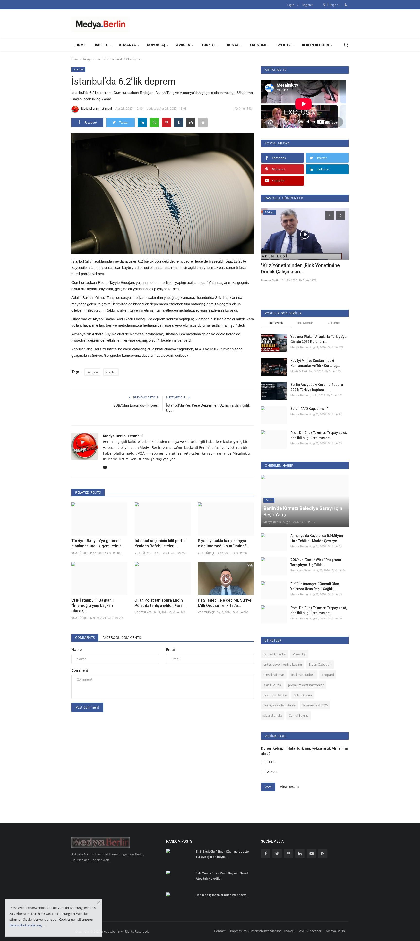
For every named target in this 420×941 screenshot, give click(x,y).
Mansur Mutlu (270, 280)
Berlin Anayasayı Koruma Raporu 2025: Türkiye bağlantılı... (316, 387)
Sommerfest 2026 (315, 705)
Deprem (92, 372)
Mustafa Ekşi (298, 371)
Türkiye (87, 59)
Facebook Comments (122, 637)
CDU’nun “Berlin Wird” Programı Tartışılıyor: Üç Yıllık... (315, 562)
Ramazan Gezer (301, 570)
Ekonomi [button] (258, 44)
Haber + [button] (101, 44)
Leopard (328, 674)
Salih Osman (303, 695)
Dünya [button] (233, 44)
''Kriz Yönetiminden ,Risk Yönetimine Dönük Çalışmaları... (300, 269)
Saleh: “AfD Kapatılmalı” (309, 409)
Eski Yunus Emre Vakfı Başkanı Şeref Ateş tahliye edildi (222, 875)
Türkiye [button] (209, 44)
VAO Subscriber (310, 931)
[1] (346, 4)
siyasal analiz (272, 715)
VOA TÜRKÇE (206, 612)
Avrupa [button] (183, 44)
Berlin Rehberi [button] (316, 44)
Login (290, 5)
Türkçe (331, 5)
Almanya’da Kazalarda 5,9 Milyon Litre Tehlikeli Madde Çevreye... (316, 538)
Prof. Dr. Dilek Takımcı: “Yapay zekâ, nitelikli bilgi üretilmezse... (318, 435)
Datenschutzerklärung (25, 925)
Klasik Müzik (272, 685)
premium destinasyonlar (306, 685)
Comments (85, 637)
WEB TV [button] (285, 44)
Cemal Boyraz (298, 715)
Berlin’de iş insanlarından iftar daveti (221, 895)
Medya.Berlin (299, 347)
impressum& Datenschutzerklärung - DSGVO (262, 931)
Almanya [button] (128, 44)
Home (80, 44)
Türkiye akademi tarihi (279, 705)
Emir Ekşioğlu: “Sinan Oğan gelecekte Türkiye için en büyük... (222, 854)
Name (76, 649)
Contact (220, 931)
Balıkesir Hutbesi (303, 674)
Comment (79, 670)
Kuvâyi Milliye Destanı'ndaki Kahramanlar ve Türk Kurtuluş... (315, 363)
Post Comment (87, 707)
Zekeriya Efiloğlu (275, 695)
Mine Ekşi (299, 654)
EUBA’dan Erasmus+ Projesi (136, 405)
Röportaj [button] (156, 44)
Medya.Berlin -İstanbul (96, 108)
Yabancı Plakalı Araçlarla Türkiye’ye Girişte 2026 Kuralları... (318, 339)
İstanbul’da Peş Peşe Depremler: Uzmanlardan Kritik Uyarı (208, 408)
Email (171, 649)
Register (307, 5)
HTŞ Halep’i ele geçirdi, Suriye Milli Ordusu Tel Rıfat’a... (224, 603)
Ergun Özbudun (320, 664)
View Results (289, 786)
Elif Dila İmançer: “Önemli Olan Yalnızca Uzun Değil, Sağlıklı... (314, 586)
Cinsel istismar (273, 674)
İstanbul (101, 59)
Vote (268, 787)
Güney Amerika (274, 654)
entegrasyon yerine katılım (282, 664)
